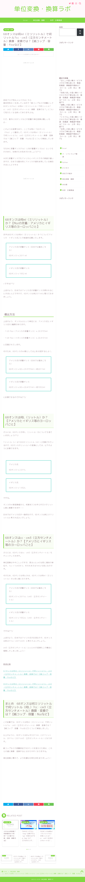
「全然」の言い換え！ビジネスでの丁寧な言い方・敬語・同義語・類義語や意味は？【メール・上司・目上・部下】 (70, 134)
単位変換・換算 (39, 20)
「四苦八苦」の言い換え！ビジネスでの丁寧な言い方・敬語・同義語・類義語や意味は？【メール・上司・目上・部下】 (70, 98)
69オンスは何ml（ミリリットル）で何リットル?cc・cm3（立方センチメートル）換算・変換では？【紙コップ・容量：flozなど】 (27, 687)
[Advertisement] (28, 80)
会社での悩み (67, 173)
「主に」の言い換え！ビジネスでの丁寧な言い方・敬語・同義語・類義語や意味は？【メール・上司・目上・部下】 (70, 85)
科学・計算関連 (56, 20)
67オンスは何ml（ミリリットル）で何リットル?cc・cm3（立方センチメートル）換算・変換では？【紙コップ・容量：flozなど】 (27, 674)
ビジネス (65, 168)
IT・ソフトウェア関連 (69, 155)
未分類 (64, 185)
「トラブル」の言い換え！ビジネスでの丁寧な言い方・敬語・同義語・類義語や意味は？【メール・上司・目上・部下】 (70, 122)
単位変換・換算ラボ (42, 9)
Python (65, 162)
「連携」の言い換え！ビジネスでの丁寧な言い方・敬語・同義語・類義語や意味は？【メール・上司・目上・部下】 (70, 110)
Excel (25, 20)
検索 (61, 27)
